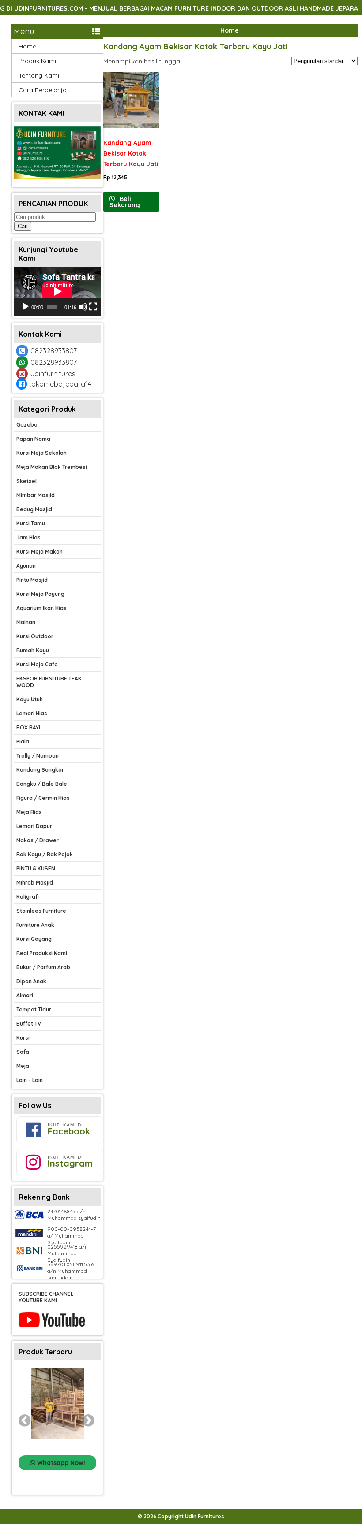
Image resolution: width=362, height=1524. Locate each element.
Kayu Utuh (29, 699)
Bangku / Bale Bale (41, 784)
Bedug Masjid (34, 509)
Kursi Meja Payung (40, 594)
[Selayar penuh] (93, 306)
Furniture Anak (35, 925)
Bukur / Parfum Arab (43, 967)
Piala (22, 741)
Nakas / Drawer (37, 840)
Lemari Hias (31, 713)
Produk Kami (37, 61)
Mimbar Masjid (35, 495)
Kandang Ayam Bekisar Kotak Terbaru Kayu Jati (195, 46)
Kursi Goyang (34, 939)
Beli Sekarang (124, 202)
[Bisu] (83, 306)
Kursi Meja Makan (39, 551)
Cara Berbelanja (43, 90)
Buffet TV (28, 1023)
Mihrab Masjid (34, 882)
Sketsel (26, 481)
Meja (22, 1066)
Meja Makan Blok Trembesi (51, 467)
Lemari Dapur (34, 826)
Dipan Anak (31, 981)
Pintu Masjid (32, 579)
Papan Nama (33, 438)
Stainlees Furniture (41, 910)
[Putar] (25, 306)
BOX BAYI (28, 727)
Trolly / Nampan (37, 755)
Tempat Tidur (33, 1009)
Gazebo (27, 424)
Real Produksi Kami (41, 953)
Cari (23, 226)
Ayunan (26, 565)
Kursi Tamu (30, 523)
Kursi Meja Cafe (37, 664)
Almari (24, 995)
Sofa (22, 1051)
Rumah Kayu (32, 650)
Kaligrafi (27, 896)
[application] (57, 291)
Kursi (23, 1037)
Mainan (25, 622)
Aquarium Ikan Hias (41, 608)
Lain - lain (29, 1080)
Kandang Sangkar (40, 769)
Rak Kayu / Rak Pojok (44, 854)
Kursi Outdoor (34, 636)
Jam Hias (28, 537)
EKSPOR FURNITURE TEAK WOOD (49, 681)
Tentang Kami (39, 75)
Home (229, 30)
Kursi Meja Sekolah (41, 453)
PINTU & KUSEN (35, 868)
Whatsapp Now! (60, 1463)
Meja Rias (29, 812)
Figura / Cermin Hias (43, 798)
